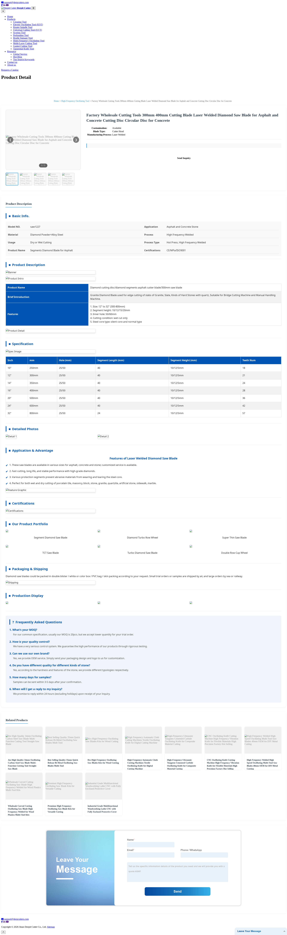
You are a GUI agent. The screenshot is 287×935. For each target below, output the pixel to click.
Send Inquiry (184, 158)
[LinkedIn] (4, 5)
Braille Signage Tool (23, 38)
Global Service (20, 54)
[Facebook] (2, 5)
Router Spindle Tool (22, 27)
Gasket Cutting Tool (22, 46)
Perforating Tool (21, 35)
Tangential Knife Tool (23, 48)
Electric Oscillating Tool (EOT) (28, 24)
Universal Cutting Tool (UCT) (27, 30)
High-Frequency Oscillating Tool (28, 40)
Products (11, 19)
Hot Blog (17, 57)
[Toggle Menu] (33, 8)
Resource (11, 51)
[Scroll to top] (3, 932)
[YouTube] (7, 5)
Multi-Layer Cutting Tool (25, 43)
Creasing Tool (19, 22)
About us (11, 65)
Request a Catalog (9, 70)
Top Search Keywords (23, 59)
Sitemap (51, 927)
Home (10, 16)
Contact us (12, 62)
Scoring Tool (19, 32)
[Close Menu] (3, 11)
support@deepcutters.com (16, 2)
